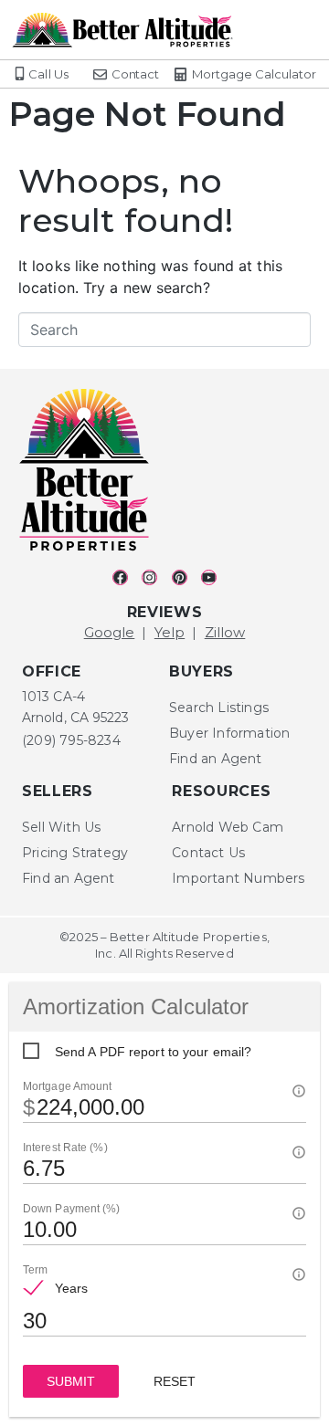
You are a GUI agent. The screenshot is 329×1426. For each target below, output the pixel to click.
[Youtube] (209, 577)
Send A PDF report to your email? (153, 1051)
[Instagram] (149, 577)
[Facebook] (120, 577)
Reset (175, 1381)
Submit (71, 1381)
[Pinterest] (179, 577)
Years (72, 1288)
